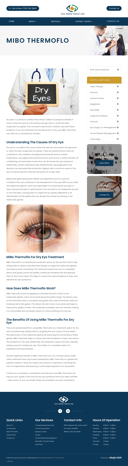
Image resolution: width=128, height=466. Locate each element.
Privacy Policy (59, 458)
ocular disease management (103, 133)
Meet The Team (12, 432)
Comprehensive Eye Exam (44, 425)
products (94, 121)
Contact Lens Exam (42, 428)
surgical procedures (99, 116)
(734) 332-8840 (74, 432)
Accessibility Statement (46, 458)
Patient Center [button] (83, 22)
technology (95, 139)
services (94, 92)
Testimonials (11, 435)
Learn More (104, 163)
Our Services (11, 428)
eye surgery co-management (103, 127)
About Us (9, 425)
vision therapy (96, 86)
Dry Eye (37, 435)
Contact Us (113, 21)
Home (11, 21)
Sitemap (10, 461)
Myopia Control (40, 432)
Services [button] (55, 22)
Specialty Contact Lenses (44, 441)
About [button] (32, 22)
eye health (94, 110)
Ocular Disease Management (46, 438)
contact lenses (97, 98)
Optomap (38, 444)
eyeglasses (95, 104)
